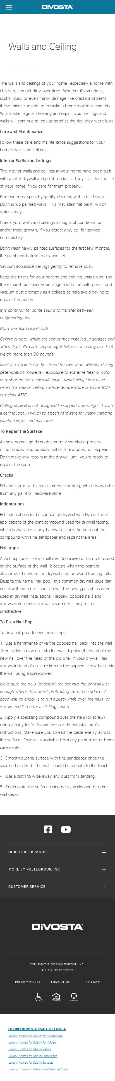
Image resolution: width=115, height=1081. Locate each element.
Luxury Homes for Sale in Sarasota (30, 1062)
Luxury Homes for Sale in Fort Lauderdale (35, 1035)
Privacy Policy (28, 982)
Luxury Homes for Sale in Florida (37, 1029)
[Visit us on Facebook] (48, 831)
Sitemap (93, 982)
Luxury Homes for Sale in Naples (29, 1049)
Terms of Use (60, 982)
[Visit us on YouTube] (66, 831)
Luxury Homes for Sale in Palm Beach (32, 1056)
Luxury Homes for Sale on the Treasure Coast (38, 1069)
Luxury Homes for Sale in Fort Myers (32, 1042)
